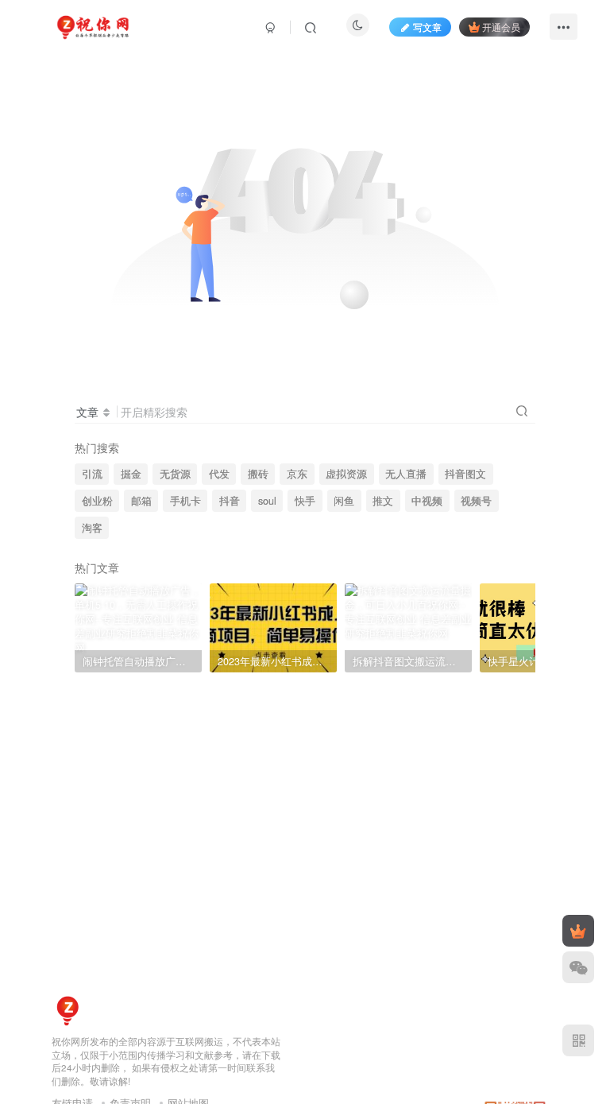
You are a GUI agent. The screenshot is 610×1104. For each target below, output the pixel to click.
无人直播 (406, 474)
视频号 (476, 501)
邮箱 (141, 501)
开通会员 (501, 26)
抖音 (229, 501)
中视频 (426, 501)
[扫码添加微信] (578, 967)
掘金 (131, 474)
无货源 (175, 474)
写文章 (427, 26)
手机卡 (185, 501)
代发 (219, 474)
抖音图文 (465, 474)
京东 (297, 474)
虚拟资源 (346, 474)
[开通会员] (578, 931)
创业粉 (97, 501)
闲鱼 (344, 501)
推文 (383, 501)
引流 (92, 474)
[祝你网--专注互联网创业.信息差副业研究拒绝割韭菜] (67, 1009)
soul (267, 501)
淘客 (92, 528)
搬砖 (258, 474)
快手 (305, 501)
